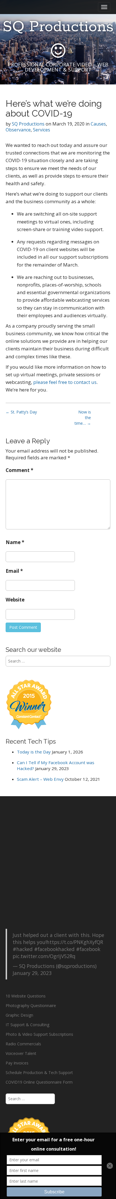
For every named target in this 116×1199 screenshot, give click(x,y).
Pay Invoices (17, 1063)
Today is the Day (34, 752)
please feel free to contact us (65, 382)
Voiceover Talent (21, 1053)
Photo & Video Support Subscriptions (39, 1034)
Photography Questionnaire (31, 1005)
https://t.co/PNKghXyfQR (74, 942)
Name (15, 542)
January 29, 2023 (32, 973)
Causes (98, 124)
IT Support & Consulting (27, 1024)
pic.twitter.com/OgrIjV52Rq (44, 956)
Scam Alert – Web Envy (40, 779)
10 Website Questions (26, 996)
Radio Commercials (23, 1043)
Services (41, 130)
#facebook (88, 949)
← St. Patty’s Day (21, 412)
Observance (18, 130)
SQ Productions (58, 27)
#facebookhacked (54, 949)
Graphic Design (19, 1015)
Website (15, 599)
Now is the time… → (83, 417)
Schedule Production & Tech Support (39, 1072)
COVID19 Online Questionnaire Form (39, 1082)
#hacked (23, 949)
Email (14, 571)
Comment (19, 470)
